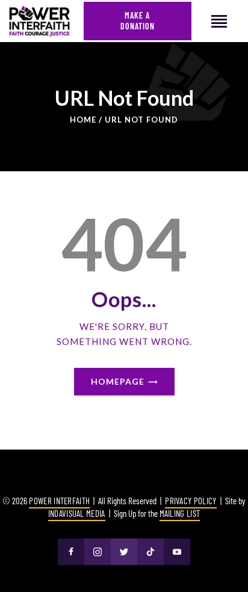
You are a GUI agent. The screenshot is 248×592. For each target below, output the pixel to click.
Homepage (117, 381)
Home (83, 119)
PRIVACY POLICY (190, 500)
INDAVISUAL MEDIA (76, 513)
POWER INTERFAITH (59, 500)
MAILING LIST (180, 513)
